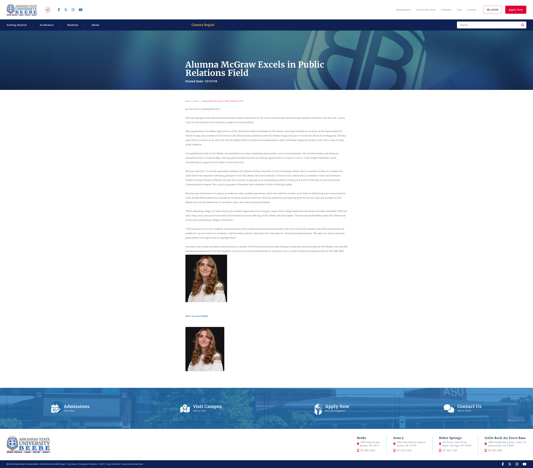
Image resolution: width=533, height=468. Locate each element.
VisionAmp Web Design (56, 464)
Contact (472, 9)
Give (459, 9)
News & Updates (192, 101)
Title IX (102, 464)
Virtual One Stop (425, 9)
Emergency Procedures (88, 464)
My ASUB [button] (492, 9)
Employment (403, 9)
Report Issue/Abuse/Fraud (132, 464)
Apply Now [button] (516, 9)
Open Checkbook (113, 464)
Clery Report (72, 464)
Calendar (446, 9)
